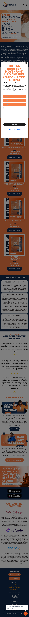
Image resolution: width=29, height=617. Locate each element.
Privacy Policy (11, 129)
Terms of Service (17, 129)
